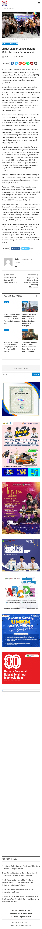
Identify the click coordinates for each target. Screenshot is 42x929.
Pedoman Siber (24, 911)
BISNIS (4, 44)
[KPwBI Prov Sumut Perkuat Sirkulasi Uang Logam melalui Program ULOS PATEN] (12, 334)
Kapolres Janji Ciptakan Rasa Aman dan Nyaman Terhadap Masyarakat (31, 282)
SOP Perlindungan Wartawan (21, 917)
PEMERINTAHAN (13, 44)
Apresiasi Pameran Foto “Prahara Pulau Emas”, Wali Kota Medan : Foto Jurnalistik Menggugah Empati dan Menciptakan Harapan (20, 899)
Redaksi (14, 911)
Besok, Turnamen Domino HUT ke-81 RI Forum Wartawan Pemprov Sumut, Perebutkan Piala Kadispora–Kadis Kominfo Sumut (18, 882)
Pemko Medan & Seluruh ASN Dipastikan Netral (10, 280)
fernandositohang (26, 926)
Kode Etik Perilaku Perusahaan (21, 914)
